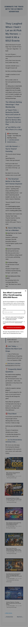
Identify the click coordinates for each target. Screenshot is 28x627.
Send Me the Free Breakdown (14, 327)
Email (4, 308)
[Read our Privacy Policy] (24, 321)
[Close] (25, 291)
